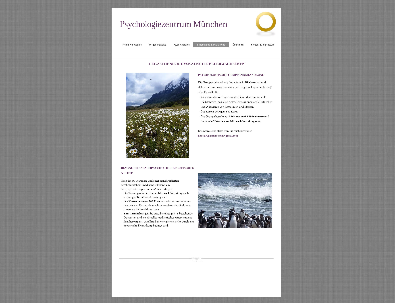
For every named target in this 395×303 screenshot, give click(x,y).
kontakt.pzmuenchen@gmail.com (218, 135)
